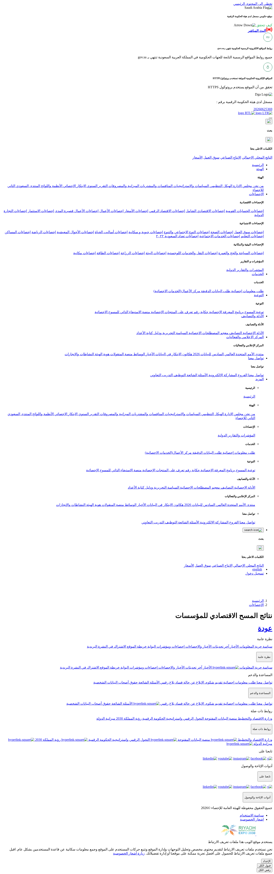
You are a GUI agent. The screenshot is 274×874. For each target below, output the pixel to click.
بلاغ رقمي (166, 682)
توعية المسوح (254, 312)
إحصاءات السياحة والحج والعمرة (241, 253)
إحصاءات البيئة (156, 253)
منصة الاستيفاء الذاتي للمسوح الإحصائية (122, 312)
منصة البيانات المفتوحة (220, 718)
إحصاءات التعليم (252, 236)
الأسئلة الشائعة (197, 375)
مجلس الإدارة (242, 186)
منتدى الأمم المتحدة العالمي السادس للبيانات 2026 (228, 354)
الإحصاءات (256, 605)
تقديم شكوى (213, 682)
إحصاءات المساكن (18, 232)
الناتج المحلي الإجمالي (257, 157)
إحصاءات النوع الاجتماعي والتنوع (187, 232)
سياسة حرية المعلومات (255, 646)
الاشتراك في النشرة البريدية (106, 646)
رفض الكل (264, 870)
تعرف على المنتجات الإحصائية (171, 312)
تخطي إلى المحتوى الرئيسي (252, 4)
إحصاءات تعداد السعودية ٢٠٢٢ (177, 236)
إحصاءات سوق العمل (249, 232)
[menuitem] (252, 815)
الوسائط (139, 354)
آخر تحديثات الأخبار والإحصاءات (207, 646)
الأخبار (150, 354)
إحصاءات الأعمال (111, 211)
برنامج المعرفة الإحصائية (226, 312)
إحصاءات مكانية (84, 253)
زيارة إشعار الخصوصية (129, 853)
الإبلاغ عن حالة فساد (189, 682)
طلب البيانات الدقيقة (215, 291)
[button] (253, 25)
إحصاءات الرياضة (43, 232)
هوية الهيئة (101, 354)
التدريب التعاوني (161, 375)
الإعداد (267, 861)
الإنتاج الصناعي (230, 157)
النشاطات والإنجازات (79, 354)
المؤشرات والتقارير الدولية (245, 270)
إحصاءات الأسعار (136, 211)
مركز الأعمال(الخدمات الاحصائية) (176, 291)
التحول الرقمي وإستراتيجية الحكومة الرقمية (172, 718)
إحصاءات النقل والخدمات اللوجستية (192, 253)
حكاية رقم (200, 312)
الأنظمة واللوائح (51, 186)
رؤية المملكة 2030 (128, 718)
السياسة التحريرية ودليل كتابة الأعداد (162, 333)
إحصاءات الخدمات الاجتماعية (219, 236)
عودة (265, 628)
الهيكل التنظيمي (220, 186)
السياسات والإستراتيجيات (191, 186)
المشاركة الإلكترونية (222, 375)
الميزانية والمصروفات (123, 186)
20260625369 (262, 109)
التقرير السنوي (97, 186)
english (257, 569)
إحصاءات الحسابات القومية (245, 211)
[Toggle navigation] (270, 118)
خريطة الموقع (136, 646)
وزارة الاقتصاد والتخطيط (254, 718)
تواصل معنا (255, 375)
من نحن (258, 186)
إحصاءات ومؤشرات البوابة (166, 646)
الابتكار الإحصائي (74, 186)
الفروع (242, 375)
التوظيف (179, 375)
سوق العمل (211, 157)
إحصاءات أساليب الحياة (111, 232)
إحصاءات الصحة (221, 232)
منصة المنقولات (121, 354)
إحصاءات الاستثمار (41, 211)
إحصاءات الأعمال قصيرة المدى (76, 211)
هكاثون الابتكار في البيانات (173, 354)
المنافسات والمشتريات (156, 186)
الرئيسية (249, 396)
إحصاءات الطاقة (108, 253)
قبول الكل (265, 865)
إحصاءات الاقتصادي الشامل (205, 211)
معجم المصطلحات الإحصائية (208, 333)
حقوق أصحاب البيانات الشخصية (115, 682)
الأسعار (197, 157)
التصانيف (235, 333)
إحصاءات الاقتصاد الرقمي (167, 211)
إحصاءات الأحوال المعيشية (75, 232)
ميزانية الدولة (105, 718)
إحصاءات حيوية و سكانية (145, 232)
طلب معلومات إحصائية (247, 291)
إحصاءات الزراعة (133, 253)
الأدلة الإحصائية (253, 333)
